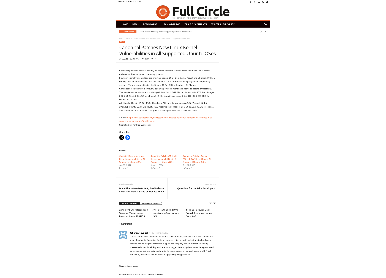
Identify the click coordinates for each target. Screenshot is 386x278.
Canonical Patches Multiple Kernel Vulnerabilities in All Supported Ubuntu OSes (164, 159)
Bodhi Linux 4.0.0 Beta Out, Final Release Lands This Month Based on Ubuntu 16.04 (141, 190)
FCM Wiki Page (172, 24)
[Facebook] (251, 2)
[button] (265, 24)
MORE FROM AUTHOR (151, 203)
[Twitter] (267, 2)
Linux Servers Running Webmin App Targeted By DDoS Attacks (166, 31)
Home (125, 24)
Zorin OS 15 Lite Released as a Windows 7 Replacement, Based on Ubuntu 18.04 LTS (133, 212)
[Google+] (255, 2)
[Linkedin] (259, 2)
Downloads (150, 24)
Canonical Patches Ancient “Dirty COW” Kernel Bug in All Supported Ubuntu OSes (197, 159)
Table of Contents (195, 24)
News (135, 24)
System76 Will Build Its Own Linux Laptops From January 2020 (165, 212)
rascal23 (125, 59)
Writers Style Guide (223, 24)
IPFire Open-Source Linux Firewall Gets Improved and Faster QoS (199, 212)
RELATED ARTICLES (129, 203)
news (122, 42)
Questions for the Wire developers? (196, 188)
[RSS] (263, 2)
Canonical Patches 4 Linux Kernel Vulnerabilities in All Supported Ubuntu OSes (132, 159)
